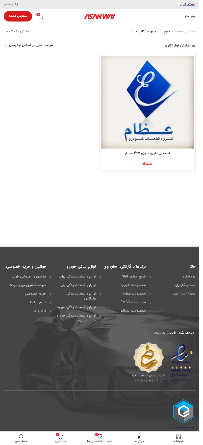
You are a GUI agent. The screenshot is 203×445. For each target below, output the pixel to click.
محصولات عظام (134, 293)
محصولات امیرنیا (133, 285)
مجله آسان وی (184, 293)
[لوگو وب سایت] (100, 16)
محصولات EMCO (133, 302)
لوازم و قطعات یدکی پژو (78, 285)
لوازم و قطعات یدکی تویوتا (76, 307)
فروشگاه (189, 276)
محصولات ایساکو (133, 310)
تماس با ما (38, 302)
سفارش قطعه (18, 16)
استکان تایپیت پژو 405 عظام (147, 153)
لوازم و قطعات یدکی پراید (77, 276)
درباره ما (40, 310)
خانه (192, 31)
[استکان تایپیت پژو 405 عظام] (147, 102)
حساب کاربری (185, 285)
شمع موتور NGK (134, 276)
